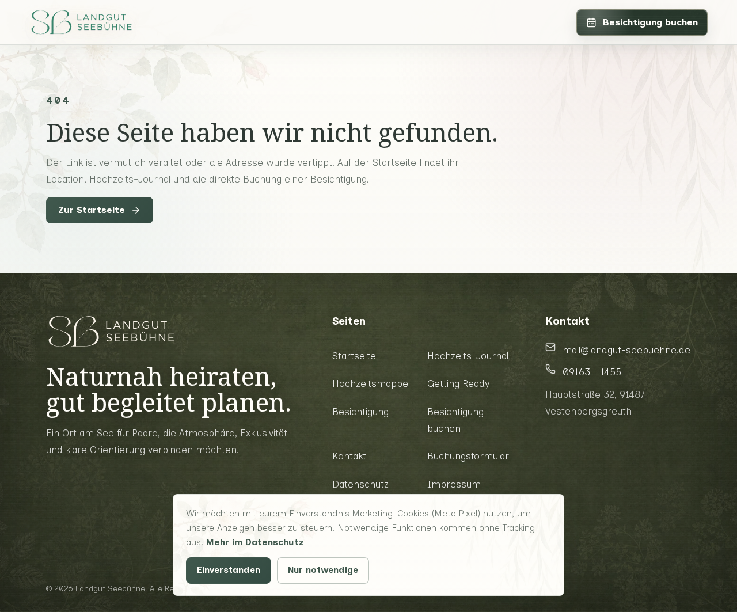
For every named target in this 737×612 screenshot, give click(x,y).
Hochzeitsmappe (370, 383)
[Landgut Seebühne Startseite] (80, 22)
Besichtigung (360, 411)
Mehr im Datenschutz (255, 542)
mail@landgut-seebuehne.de (626, 350)
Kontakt (349, 456)
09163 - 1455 (592, 372)
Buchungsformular (468, 456)
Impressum (454, 484)
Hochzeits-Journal (467, 356)
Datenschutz (360, 484)
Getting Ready (458, 383)
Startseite (354, 356)
